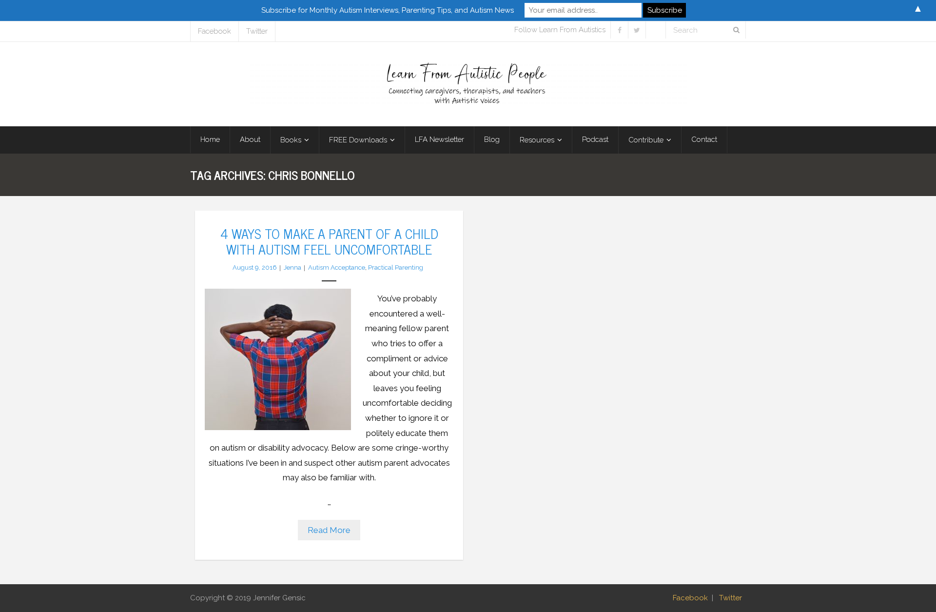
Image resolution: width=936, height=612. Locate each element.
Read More (329, 530)
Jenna (292, 267)
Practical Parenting (395, 267)
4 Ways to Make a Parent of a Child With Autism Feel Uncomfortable (329, 240)
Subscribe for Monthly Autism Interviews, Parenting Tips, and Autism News (387, 10)
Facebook (214, 31)
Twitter (257, 31)
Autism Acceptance (336, 267)
